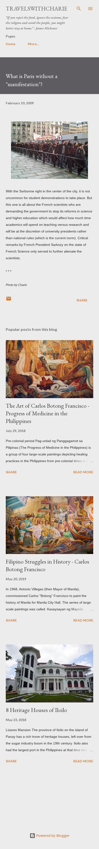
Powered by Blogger (52, 835)
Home (10, 44)
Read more (83, 472)
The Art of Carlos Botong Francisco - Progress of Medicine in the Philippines (47, 413)
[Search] (79, 8)
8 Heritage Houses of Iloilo (36, 710)
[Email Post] (9, 300)
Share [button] (81, 300)
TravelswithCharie (36, 8)
